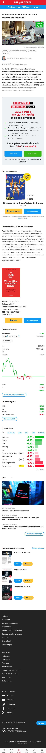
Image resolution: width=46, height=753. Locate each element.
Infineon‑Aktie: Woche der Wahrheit (15, 511)
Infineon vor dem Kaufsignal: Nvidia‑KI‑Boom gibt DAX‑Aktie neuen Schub (20, 519)
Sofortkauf (17, 211)
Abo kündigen (7, 645)
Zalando (4, 440)
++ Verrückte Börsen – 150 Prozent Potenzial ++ (23, 7)
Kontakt (10, 695)
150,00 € (18, 597)
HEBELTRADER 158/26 (22, 553)
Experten (5, 663)
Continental (5, 437)
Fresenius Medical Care (9, 453)
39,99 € (18, 580)
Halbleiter (18, 51)
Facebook (10, 708)
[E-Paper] (19, 750)
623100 (4, 336)
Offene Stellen (7, 641)
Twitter (10, 712)
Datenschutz (6, 627)
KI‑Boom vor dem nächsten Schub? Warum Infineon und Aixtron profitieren (22, 527)
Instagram (11, 704)
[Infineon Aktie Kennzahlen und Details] (23, 369)
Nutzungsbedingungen (10, 623)
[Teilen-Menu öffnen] (34, 750)
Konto (19, 218)
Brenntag (5, 447)
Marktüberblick (7, 667)
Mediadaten (6, 616)
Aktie (24, 51)
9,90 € (17, 564)
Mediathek (6, 656)
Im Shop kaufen (32, 211)
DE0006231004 (13, 336)
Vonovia (4, 459)
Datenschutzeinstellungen (12, 634)
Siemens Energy (7, 466)
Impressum (6, 619)
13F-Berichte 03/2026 (22, 586)
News (21, 453)
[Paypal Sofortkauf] (13, 320)
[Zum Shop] (11, 750)
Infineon (5, 51)
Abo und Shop (7, 677)
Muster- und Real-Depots (11, 670)
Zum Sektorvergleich (9, 419)
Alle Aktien (6, 652)
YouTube (10, 700)
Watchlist (7, 340)
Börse (11, 51)
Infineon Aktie (6, 334)
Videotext (5, 637)
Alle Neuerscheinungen (38, 548)
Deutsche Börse (7, 456)
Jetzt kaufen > (32, 154)
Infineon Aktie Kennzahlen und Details (14, 394)
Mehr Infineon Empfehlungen (34, 534)
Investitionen (6, 53)
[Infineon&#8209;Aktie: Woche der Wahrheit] (23, 493)
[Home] (27, 750)
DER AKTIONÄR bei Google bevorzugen (14, 64)
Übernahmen (32, 51)
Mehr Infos (13, 154)
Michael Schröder (26, 58)
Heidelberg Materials (8, 463)
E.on (3, 450)
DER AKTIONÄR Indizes (10, 674)
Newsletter (6, 659)
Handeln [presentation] (41, 723)
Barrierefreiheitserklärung (12, 630)
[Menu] (43, 2)
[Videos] (4, 750)
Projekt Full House (20, 569)
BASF (3, 443)
